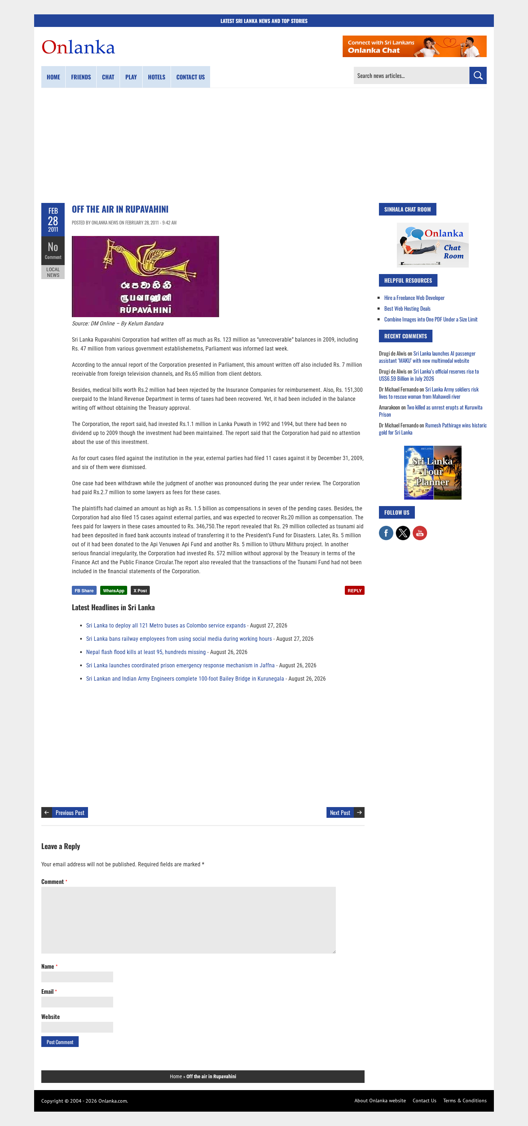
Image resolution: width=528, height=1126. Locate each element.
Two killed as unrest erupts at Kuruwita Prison (430, 410)
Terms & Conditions (465, 1100)
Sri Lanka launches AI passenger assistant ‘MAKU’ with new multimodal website (427, 356)
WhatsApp (113, 590)
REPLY (355, 590)
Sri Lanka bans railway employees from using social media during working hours (179, 638)
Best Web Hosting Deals (407, 308)
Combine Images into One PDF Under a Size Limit (431, 319)
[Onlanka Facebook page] (386, 529)
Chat (108, 77)
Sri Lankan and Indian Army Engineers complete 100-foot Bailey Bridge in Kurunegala (185, 678)
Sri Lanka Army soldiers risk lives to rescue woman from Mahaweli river (428, 392)
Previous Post (70, 812)
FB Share (84, 590)
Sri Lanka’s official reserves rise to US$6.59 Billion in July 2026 (429, 374)
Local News (53, 272)
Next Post (340, 812)
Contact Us (424, 1100)
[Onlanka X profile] (403, 529)
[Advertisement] (264, 145)
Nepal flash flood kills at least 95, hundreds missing (146, 652)
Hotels (156, 77)
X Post (140, 590)
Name (49, 966)
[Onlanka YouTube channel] (420, 529)
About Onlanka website (380, 1100)
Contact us (190, 77)
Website (50, 1016)
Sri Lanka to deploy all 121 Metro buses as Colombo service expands (166, 625)
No (53, 246)
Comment (53, 256)
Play (131, 77)
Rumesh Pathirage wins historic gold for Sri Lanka (433, 428)
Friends (81, 77)
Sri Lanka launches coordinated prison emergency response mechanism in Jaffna (180, 665)
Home (53, 77)
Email (49, 991)
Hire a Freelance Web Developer (414, 297)
